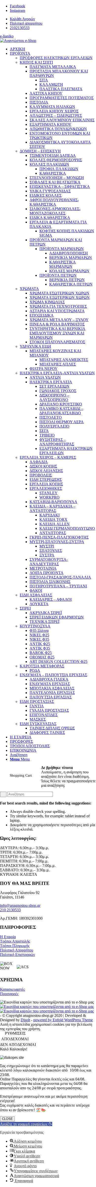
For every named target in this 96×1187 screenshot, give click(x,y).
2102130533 (20, 28)
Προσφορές (9, 994)
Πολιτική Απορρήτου (16, 950)
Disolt (25, 1020)
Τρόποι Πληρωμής (15, 946)
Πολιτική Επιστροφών (17, 954)
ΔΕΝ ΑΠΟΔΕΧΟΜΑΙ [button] (18, 1044)
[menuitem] (53, 19)
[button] (26, 1124)
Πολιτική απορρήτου (26, 23)
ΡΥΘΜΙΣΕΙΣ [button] (15, 1033)
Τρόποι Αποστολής (15, 941)
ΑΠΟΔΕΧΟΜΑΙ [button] (15, 1039)
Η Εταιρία (8, 937)
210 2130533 (10, 910)
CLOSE (7, 1119)
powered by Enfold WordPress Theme (63, 1020)
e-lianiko (7, 36)
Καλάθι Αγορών (22, 19)
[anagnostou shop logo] (18, 40)
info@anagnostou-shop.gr (20, 905)
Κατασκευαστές (12, 989)
